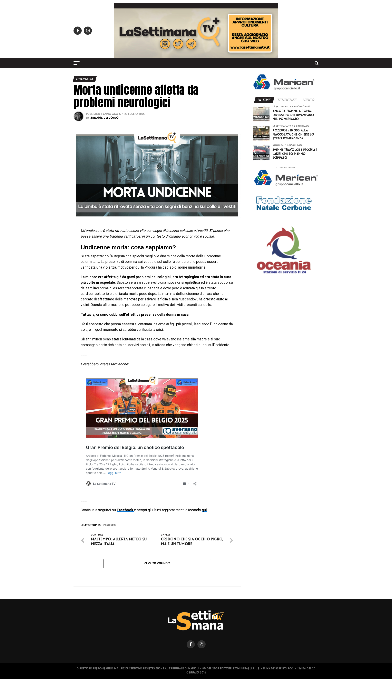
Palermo (110, 525)
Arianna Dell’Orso (104, 118)
